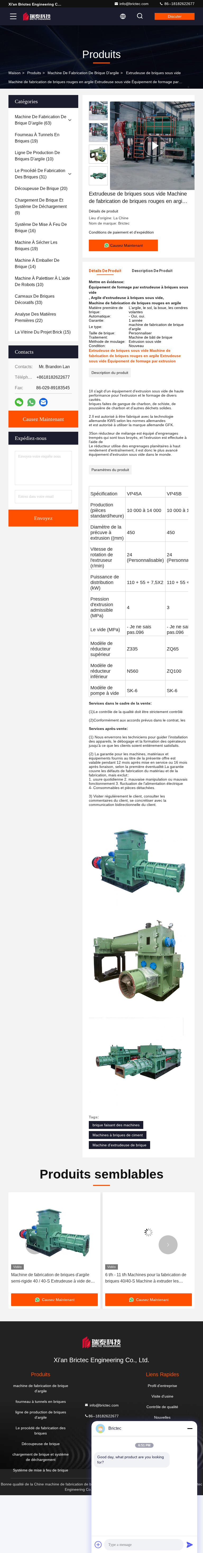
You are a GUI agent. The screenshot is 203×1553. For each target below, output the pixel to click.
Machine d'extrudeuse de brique (119, 1145)
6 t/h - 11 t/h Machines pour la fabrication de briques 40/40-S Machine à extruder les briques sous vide (51, 1278)
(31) (40, 173)
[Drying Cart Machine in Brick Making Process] (154, 145)
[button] (34, 1244)
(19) (37, 137)
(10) (37, 155)
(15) (43, 332)
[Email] (43, 402)
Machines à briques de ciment (118, 1135)
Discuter (175, 16)
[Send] (190, 1544)
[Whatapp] (31, 402)
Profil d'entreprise (162, 1386)
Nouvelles (162, 1417)
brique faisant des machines (116, 1125)
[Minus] (190, 1428)
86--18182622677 (179, 4)
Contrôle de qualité (162, 1407)
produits (34, 73)
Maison (14, 73)
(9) (41, 206)
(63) (40, 120)
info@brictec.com (134, 4)
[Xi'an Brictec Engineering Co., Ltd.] (36, 16)
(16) (41, 227)
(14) (37, 263)
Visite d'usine (162, 1396)
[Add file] (98, 1544)
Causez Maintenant (43, 419)
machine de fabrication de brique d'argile (83, 73)
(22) (35, 317)
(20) (41, 188)
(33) (34, 299)
